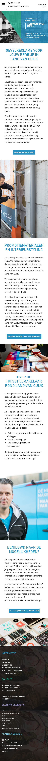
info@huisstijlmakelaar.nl (19, 6)
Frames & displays (9, 673)
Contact (5, 740)
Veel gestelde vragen (11, 743)
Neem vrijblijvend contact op (24, 610)
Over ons (6, 662)
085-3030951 (22, 587)
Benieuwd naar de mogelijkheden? (24, 336)
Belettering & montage (12, 671)
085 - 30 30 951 (15, 3)
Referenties (7, 665)
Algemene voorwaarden (12, 745)
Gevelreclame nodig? (24, 152)
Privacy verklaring (10, 748)
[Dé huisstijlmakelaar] (42, 9)
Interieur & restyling (11, 668)
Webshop (5, 659)
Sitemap (5, 751)
